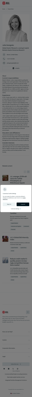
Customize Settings (16, 209)
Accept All (23, 204)
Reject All (9, 204)
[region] (16, 198)
